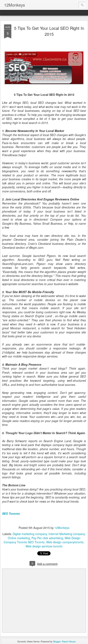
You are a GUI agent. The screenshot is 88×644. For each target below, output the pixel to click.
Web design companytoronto (64, 542)
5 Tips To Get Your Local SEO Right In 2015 (49, 31)
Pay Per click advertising (47, 538)
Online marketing (19, 538)
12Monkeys (61, 528)
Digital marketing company (30, 534)
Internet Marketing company (67, 534)
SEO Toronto (11, 513)
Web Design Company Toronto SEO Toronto (42, 540)
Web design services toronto (44, 546)
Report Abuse (69, 641)
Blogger (57, 641)
